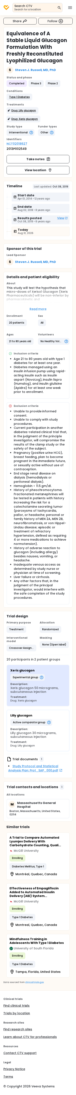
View (60, 218)
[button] (19, 97)
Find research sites (17, 1029)
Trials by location (16, 1013)
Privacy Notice (14, 1069)
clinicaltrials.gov (34, 982)
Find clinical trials (16, 1005)
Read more (38, 309)
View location (35, 170)
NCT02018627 (17, 144)
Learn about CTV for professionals (30, 1037)
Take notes (35, 159)
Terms (8, 1076)
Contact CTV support (20, 1053)
